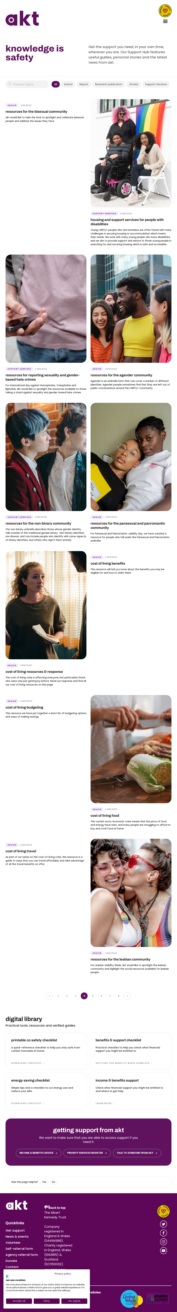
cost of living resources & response (34, 672)
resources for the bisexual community (36, 111)
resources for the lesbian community (120, 959)
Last (127, 995)
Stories (133, 84)
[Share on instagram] (163, 1241)
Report (84, 84)
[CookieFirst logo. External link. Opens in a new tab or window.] (7, 1276)
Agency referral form (22, 1255)
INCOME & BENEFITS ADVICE (36, 1153)
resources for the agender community (121, 375)
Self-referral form (19, 1248)
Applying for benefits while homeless (124, 1063)
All (55, 84)
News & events (17, 1236)
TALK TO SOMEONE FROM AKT (135, 1153)
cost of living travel (21, 851)
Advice (68, 84)
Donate (165, 10)
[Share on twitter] (163, 1224)
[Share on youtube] (163, 1250)
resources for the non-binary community (38, 523)
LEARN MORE (105, 1103)
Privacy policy (63, 1273)
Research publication (108, 84)
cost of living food (105, 815)
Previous (49, 995)
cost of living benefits (108, 563)
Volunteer (13, 1242)
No (53, 1182)
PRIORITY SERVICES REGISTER (85, 1153)
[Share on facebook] (163, 1232)
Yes (44, 1182)
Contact (12, 1267)
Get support (15, 1230)
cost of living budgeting (24, 707)
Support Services (156, 84)
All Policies (92, 1292)
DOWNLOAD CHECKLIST (28, 1063)
